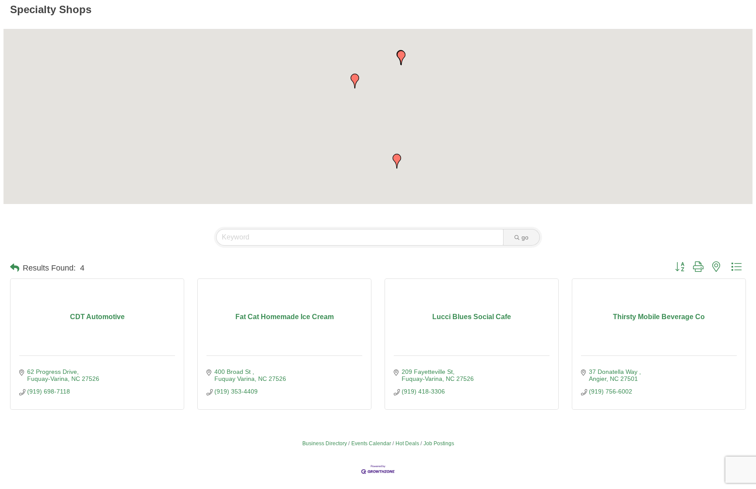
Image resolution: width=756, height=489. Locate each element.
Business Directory (324, 443)
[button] (354, 81)
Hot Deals (407, 443)
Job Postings (439, 443)
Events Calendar (371, 443)
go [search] (525, 237)
